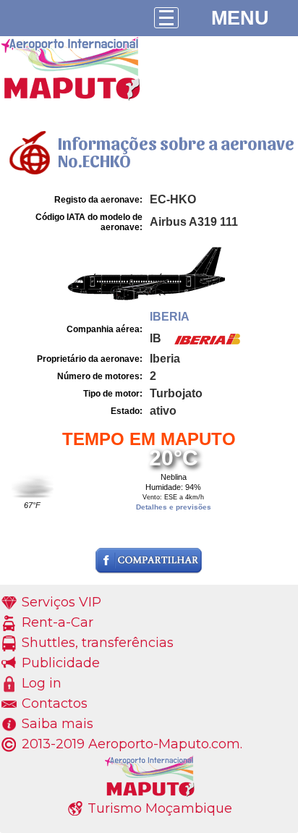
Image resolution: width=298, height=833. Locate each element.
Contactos (55, 703)
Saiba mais (57, 724)
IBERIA (170, 316)
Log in (41, 683)
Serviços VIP (61, 602)
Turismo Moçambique (160, 808)
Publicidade (61, 663)
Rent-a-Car (57, 622)
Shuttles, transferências (98, 643)
